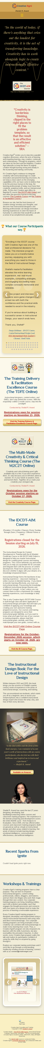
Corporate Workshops (18, 1040)
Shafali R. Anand (27, 1029)
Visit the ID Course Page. (22, 649)
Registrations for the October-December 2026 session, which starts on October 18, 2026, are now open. (22, 638)
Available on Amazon (22, 772)
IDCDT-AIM (14, 1039)
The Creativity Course (19, 196)
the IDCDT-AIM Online (27, 192)
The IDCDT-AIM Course (21, 1032)
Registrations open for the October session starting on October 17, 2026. (22, 493)
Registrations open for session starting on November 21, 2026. (22, 413)
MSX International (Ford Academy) (21, 335)
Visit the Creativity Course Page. (22, 502)
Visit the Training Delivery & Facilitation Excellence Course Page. (22, 422)
